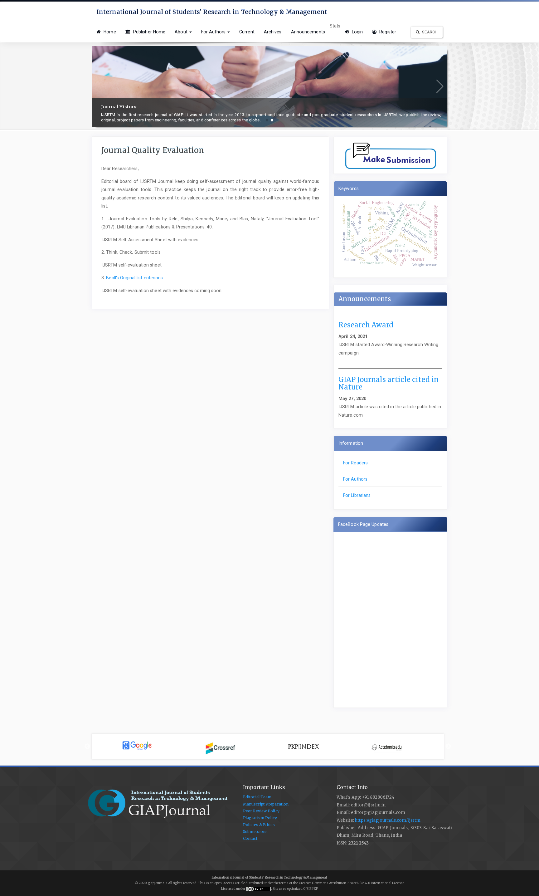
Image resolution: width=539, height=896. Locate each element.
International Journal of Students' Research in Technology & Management (211, 12)
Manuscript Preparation (266, 804)
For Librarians (357, 495)
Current (247, 31)
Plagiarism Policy (260, 817)
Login (356, 31)
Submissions (255, 831)
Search (429, 32)
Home (109, 31)
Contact (250, 838)
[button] (267, 120)
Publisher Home (149, 31)
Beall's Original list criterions (134, 277)
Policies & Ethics (259, 824)
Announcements (308, 31)
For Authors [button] (214, 31)
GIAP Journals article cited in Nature (388, 383)
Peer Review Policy (261, 811)
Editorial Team (257, 797)
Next (448, 746)
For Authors (355, 479)
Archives (273, 31)
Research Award (365, 325)
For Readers (355, 462)
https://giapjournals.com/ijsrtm (387, 820)
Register (387, 31)
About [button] (182, 31)
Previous (87, 746)
